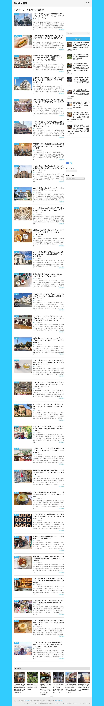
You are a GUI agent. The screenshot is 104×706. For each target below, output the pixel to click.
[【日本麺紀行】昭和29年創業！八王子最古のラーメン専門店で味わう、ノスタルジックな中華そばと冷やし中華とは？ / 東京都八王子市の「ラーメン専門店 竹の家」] (45, 677)
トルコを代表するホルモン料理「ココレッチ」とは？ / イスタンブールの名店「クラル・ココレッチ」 (48, 580)
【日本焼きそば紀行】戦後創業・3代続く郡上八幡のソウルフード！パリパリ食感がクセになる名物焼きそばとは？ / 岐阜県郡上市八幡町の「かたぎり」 (78, 116)
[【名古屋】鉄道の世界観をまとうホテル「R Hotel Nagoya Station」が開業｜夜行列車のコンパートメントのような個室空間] (58, 677)
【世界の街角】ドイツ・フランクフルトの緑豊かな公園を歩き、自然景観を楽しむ (81, 56)
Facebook (67, 163)
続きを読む (61, 29)
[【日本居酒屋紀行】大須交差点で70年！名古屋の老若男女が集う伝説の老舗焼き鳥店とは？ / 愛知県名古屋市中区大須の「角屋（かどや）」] (19, 677)
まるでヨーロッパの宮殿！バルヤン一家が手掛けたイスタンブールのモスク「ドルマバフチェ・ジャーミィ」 (48, 80)
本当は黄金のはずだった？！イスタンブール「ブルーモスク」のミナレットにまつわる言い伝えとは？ (48, 340)
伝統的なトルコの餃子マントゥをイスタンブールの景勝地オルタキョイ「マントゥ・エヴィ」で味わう (48, 558)
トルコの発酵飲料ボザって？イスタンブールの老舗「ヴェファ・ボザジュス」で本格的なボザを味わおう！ (48, 622)
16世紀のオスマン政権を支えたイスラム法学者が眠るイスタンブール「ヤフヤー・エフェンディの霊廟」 (48, 146)
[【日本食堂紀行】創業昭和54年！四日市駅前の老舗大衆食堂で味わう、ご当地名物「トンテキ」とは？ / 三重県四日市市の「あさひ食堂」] (71, 677)
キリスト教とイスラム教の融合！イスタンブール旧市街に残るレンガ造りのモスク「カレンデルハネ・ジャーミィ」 (48, 168)
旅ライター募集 (67, 703)
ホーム (87, 2)
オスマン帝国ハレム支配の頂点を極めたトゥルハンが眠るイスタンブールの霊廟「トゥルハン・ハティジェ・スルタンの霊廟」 (48, 58)
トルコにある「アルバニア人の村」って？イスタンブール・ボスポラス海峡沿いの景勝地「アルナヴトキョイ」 (48, 296)
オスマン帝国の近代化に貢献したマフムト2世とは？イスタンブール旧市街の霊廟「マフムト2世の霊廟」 (48, 254)
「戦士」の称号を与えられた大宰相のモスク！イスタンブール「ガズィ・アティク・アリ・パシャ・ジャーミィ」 (48, 16)
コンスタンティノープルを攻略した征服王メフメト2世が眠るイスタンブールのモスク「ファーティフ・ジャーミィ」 (48, 384)
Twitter (71, 163)
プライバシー (57, 703)
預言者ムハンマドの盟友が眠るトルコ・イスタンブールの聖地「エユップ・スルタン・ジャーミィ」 (48, 472)
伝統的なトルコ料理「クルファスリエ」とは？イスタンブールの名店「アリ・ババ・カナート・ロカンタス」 (48, 232)
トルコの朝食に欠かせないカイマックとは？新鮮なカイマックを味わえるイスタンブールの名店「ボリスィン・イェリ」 (48, 362)
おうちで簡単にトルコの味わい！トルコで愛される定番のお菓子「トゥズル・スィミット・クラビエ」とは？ (48, 516)
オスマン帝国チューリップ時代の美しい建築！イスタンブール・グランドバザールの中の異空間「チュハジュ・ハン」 (48, 124)
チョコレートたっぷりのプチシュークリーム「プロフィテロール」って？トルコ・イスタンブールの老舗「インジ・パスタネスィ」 (48, 318)
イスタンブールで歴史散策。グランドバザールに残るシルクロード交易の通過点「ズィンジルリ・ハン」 (48, 428)
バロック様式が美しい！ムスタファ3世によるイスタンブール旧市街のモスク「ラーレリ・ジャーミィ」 (48, 102)
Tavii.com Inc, (59, 700)
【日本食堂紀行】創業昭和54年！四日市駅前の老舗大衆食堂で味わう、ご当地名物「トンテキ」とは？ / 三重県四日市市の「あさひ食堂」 (78, 93)
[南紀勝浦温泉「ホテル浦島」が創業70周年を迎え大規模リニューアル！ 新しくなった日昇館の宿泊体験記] (84, 677)
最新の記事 (78, 39)
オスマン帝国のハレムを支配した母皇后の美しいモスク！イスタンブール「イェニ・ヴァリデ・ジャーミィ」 (48, 210)
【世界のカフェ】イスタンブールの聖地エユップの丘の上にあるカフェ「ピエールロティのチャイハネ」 (48, 450)
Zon (34, 20)
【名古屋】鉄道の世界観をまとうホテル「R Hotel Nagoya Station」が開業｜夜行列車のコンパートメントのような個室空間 (78, 81)
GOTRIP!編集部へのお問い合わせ (43, 703)
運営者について (77, 703)
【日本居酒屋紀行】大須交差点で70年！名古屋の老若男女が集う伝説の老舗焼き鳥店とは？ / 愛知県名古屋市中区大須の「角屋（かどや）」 (78, 46)
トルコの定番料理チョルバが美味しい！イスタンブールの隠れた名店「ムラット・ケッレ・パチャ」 (48, 494)
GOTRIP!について (28, 703)
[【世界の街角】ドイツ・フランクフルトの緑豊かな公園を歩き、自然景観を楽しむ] (32, 677)
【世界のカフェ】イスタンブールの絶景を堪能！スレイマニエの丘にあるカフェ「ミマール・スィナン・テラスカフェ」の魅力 (47, 644)
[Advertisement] (78, 19)
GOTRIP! (20, 3)
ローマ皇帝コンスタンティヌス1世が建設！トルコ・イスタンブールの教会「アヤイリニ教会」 (48, 406)
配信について (86, 703)
